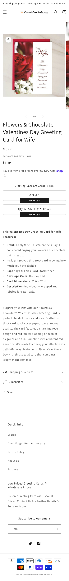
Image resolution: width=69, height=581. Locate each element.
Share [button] (10, 392)
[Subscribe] (57, 529)
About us (13, 460)
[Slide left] (26, 116)
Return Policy (16, 452)
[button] (5, 12)
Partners (13, 469)
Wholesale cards (29, 574)
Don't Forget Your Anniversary (26, 443)
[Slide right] (43, 116)
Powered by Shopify (44, 574)
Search (12, 434)
